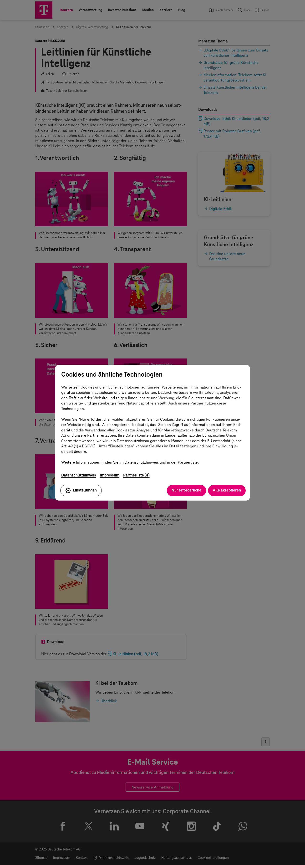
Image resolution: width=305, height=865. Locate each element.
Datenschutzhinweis (78, 475)
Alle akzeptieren (227, 490)
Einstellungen (85, 490)
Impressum (109, 475)
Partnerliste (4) (136, 475)
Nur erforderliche (186, 490)
